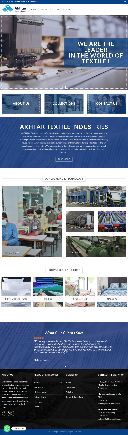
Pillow (36, 406)
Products (42, 9)
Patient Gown (40, 397)
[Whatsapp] (7, 428)
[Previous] (6, 52)
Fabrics (37, 382)
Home (33, 9)
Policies (69, 392)
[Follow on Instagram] (9, 413)
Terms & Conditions (74, 397)
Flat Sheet (38, 402)
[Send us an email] (125, 2)
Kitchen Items (40, 392)
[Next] (122, 52)
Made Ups (38, 387)
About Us (54, 9)
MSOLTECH (76, 432)
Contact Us (66, 9)
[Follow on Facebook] (4, 413)
